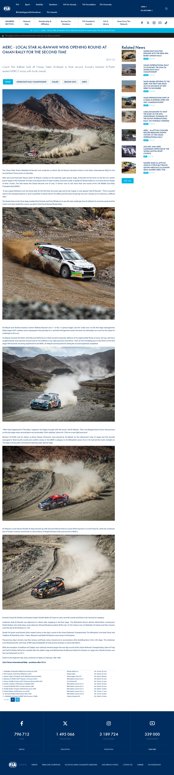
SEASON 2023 (70, 82)
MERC (84, 82)
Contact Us (127, 765)
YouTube (160, 22)
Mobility (39, 4)
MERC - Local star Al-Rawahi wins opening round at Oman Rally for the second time (78, 30)
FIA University (106, 4)
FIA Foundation (89, 4)
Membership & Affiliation (45, 22)
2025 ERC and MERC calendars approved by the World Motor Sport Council (156, 150)
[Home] (7, 8)
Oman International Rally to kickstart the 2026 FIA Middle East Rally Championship (156, 68)
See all (127, 180)
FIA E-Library (106, 22)
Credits (34, 765)
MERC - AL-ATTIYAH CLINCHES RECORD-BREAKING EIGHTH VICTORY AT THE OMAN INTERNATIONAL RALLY (155, 133)
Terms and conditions (51, 765)
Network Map (26, 22)
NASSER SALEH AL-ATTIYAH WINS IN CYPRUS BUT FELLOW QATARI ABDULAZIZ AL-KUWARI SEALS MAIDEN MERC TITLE (156, 166)
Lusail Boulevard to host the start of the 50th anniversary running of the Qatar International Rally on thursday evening (156, 116)
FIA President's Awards (88, 22)
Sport (8, 82)
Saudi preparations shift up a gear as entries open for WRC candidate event (156, 99)
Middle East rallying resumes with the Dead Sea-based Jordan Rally (156, 53)
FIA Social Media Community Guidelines (81, 765)
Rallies (55, 82)
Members (53, 4)
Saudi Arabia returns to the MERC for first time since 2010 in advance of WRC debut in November (156, 85)
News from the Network (123, 22)
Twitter (148, 22)
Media (143, 7)
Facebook (142, 22)
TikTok (166, 22)
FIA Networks (146, 10)
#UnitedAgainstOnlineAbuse (28, 12)
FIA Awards (52, 12)
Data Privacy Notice (110, 765)
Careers (140, 765)
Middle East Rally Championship (31, 82)
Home (35, 30)
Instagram (154, 22)
